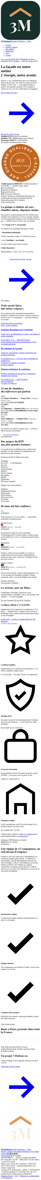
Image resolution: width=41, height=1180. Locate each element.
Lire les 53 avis (6, 523)
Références (9, 51)
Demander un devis (27, 59)
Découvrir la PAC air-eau (10, 134)
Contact (8, 55)
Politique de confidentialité (29, 1176)
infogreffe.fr (23, 836)
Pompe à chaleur (11, 47)
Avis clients (35, 1151)
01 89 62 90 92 (10, 59)
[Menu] (36, 59)
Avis (7, 53)
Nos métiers (9, 49)
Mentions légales (7, 1176)
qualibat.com (31, 834)
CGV (16, 1176)
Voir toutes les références (10, 435)
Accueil (8, 45)
